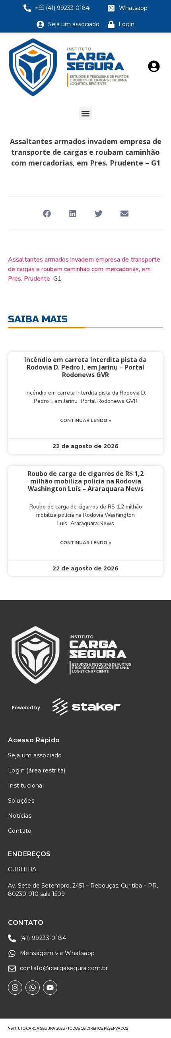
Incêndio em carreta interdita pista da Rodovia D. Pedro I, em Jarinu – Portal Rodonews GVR (85, 367)
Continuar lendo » (85, 420)
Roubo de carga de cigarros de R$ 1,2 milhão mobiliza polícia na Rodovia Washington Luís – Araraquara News (85, 481)
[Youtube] (50, 987)
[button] (85, 113)
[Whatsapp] (32, 987)
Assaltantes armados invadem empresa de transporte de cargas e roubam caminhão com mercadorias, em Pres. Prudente (84, 269)
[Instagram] (15, 987)
